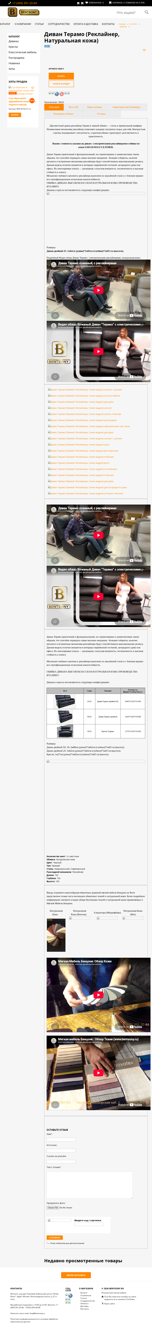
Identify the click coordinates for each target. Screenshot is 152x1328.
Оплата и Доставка (85, 24)
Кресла (13, 46)
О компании (23, 24)
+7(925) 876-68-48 (32, 1307)
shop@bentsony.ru (37, 1313)
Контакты (108, 24)
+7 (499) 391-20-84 (24, 3)
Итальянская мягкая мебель (114, 1292)
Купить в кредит (61, 84)
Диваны (14, 41)
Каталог (5, 24)
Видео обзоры (94, 107)
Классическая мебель (23, 52)
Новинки (14, 63)
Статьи (39, 24)
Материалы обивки (63, 114)
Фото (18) (73, 107)
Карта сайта (109, 1303)
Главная (122, 24)
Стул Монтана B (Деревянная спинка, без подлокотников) (22, 101)
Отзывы (101, 114)
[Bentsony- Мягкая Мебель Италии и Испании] (23, 17)
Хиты (12, 68)
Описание (54, 107)
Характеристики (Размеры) (126, 107)
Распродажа (16, 57)
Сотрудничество (59, 24)
